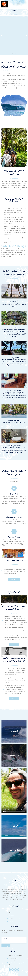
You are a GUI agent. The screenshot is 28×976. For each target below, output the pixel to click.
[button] (18, 3)
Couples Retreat (14, 420)
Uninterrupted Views (14, 358)
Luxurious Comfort (14, 328)
